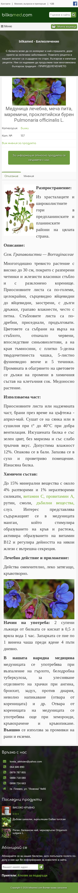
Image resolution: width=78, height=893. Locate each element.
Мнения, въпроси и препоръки (30, 4)
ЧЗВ (52, 4)
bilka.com (17, 15)
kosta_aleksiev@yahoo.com (26, 761)
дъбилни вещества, (55, 502)
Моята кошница (67, 26)
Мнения (29, 176)
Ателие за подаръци (32, 875)
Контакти (5, 4)
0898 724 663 (18, 783)
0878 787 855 (18, 772)
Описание (11, 176)
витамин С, (34, 496)
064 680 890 (17, 766)
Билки (25, 128)
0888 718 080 (18, 777)
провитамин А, (60, 496)
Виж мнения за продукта (19, 143)
